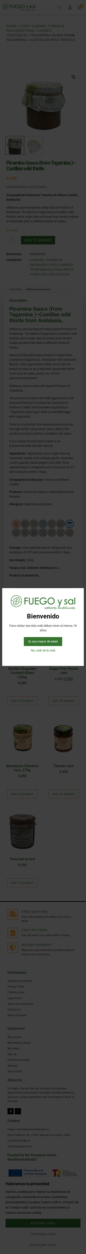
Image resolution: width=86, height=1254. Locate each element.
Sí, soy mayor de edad (43, 641)
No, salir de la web (43, 650)
